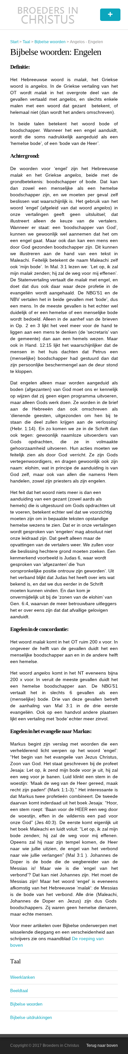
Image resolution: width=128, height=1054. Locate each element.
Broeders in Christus (47, 14)
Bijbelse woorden (50, 42)
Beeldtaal (19, 990)
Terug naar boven (102, 1045)
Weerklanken (22, 977)
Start (14, 42)
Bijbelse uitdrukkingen (31, 1017)
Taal (26, 42)
